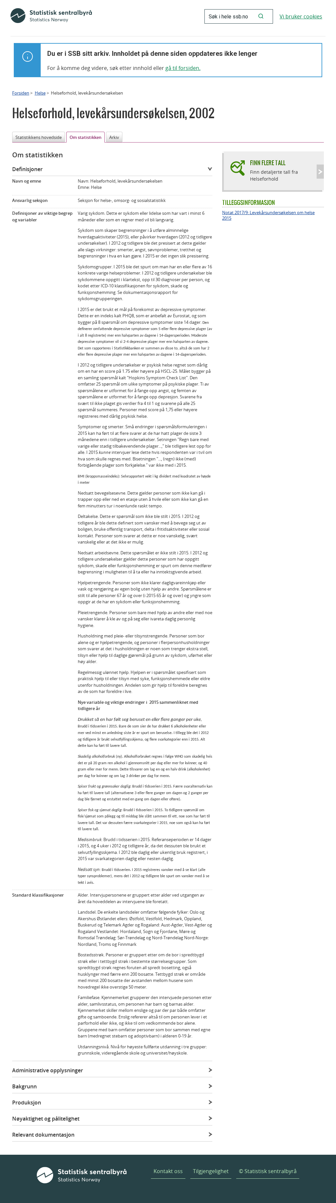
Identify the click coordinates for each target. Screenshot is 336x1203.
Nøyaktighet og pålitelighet (45, 1118)
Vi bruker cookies (301, 16)
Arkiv (114, 137)
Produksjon (26, 1102)
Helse (40, 93)
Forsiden (20, 93)
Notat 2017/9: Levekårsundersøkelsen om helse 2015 (268, 215)
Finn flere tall (267, 163)
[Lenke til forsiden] (51, 16)
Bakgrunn (24, 1086)
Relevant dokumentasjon (43, 1134)
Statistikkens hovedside (38, 137)
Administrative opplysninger (47, 1070)
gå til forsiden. (182, 68)
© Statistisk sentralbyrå (268, 1171)
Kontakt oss (168, 1171)
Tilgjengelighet (211, 1171)
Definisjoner (27, 169)
